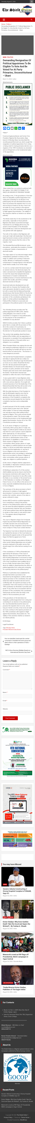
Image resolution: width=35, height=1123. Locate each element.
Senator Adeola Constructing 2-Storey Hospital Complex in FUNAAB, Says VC (17, 891)
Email (5, 701)
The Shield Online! (22, 1115)
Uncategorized (8, 983)
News (4, 57)
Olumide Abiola (18, 961)
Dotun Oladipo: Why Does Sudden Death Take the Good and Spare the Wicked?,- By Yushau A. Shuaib (16, 924)
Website (5, 709)
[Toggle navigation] (3, 20)
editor (14, 79)
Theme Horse (25, 1117)
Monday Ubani (10, 627)
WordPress (23, 1120)
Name (5, 692)
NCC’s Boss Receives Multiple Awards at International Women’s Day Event (18, 651)
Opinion (10, 917)
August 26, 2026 (7, 895)
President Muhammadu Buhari (12, 629)
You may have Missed (12, 864)
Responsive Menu (32, 1)
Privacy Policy (8, 1117)
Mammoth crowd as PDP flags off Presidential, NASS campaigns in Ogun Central (16, 957)
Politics (10, 57)
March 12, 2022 (7, 79)
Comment (6, 670)
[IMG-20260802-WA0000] (17, 157)
